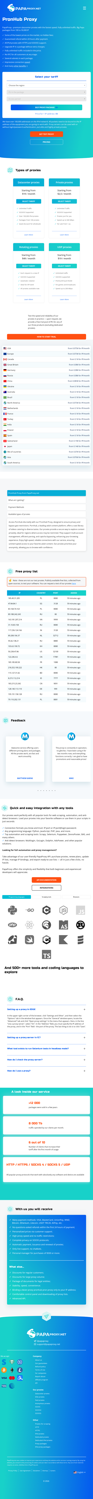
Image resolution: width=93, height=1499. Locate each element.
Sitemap (45, 1471)
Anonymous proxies (42, 1403)
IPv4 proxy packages (42, 1447)
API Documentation (46, 880)
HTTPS (37, 1430)
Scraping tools (46, 897)
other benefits (20, 66)
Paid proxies (39, 1400)
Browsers (76, 897)
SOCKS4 (38, 1410)
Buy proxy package (46, 107)
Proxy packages (41, 1444)
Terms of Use (40, 1370)
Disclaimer (36, 1471)
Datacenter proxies (42, 1393)
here (74, 583)
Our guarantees (41, 1363)
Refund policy (40, 1366)
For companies (40, 1373)
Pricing (46, 142)
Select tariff (28, 201)
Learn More (28, 235)
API (36, 1383)
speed (27, 62)
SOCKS (37, 1407)
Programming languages (17, 897)
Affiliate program (41, 1380)
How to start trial (46, 337)
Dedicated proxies (42, 1437)
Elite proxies (39, 1397)
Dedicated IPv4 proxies (43, 1440)
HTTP (37, 1427)
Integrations (46, 888)
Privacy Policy (12, 1471)
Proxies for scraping (42, 1424)
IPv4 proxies (39, 1434)
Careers (52, 1471)
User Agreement (25, 1471)
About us (38, 1360)
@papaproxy (42, 1341)
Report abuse (40, 1376)
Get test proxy (46, 134)
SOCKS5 (38, 1413)
